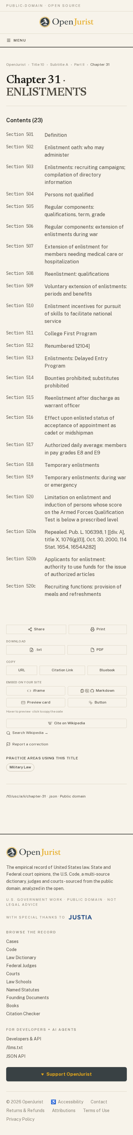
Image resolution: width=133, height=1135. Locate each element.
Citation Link (62, 670)
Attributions (63, 1110)
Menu (20, 40)
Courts (13, 973)
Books (12, 1005)
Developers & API (23, 1038)
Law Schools (19, 981)
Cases (12, 941)
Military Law (20, 767)
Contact (99, 1101)
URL (21, 670)
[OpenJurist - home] (66, 22)
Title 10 (38, 64)
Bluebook (107, 670)
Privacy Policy (20, 1119)
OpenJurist (16, 64)
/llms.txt (14, 1047)
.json (53, 796)
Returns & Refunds (25, 1110)
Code (11, 949)
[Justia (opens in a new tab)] (80, 917)
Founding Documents (27, 997)
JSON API (15, 1056)
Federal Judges (21, 965)
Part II (79, 64)
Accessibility (67, 1101)
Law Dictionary (21, 957)
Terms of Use (96, 1110)
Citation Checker (23, 1013)
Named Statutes (22, 989)
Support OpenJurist (66, 1074)
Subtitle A (59, 64)
